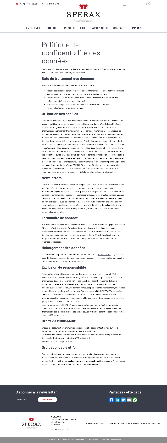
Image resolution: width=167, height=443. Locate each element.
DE (24, 4)
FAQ (82, 28)
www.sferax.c (78, 72)
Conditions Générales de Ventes (71, 439)
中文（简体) (31, 4)
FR (17, 4)
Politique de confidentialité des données (105, 439)
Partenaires (99, 28)
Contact (119, 28)
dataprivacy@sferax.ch (61, 341)
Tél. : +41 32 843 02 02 (50, 4)
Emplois (136, 28)
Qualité (52, 28)
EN (20, 4)
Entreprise (33, 28)
